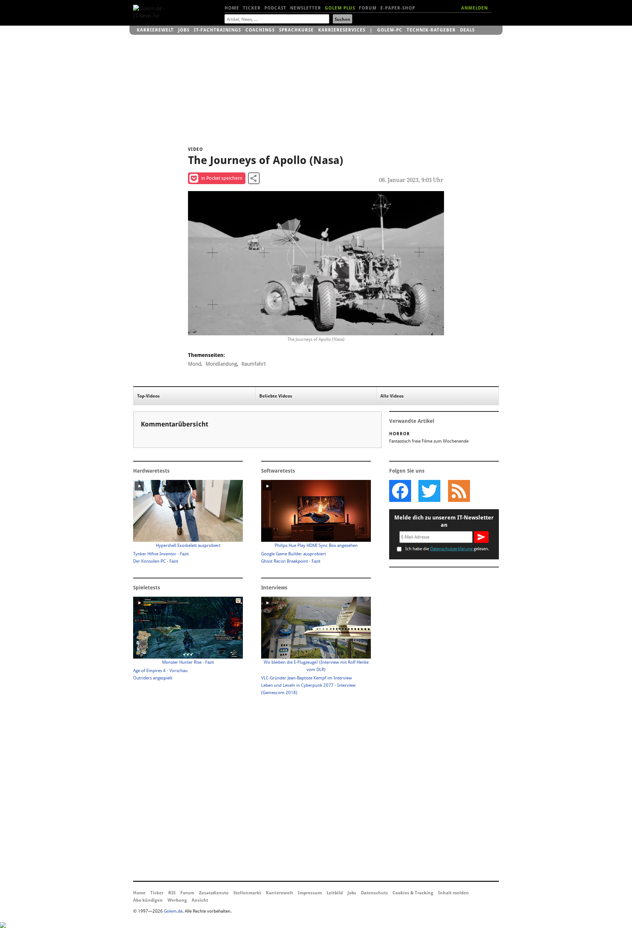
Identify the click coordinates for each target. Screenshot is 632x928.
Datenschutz (374, 892)
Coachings (260, 30)
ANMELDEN (474, 8)
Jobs (183, 30)
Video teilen (254, 178)
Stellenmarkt (247, 892)
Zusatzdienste (214, 892)
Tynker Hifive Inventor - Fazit (161, 553)
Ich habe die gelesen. (447, 548)
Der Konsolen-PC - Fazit (155, 561)
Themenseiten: (206, 355)
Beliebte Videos (275, 396)
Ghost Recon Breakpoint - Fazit (290, 561)
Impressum (310, 892)
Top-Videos (148, 396)
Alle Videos (392, 396)
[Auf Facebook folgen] (400, 491)
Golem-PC (389, 30)
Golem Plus (340, 8)
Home (232, 8)
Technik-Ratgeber (431, 30)
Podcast (275, 8)
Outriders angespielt (152, 678)
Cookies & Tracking (412, 892)
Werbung (177, 900)
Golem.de (173, 911)
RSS (172, 892)
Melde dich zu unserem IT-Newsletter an (444, 521)
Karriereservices (341, 30)
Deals (467, 30)
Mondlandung (221, 364)
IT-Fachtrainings (217, 30)
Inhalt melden (453, 892)
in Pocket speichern (221, 178)
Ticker (252, 8)
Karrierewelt (155, 30)
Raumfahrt (253, 364)
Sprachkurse (296, 30)
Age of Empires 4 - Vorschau (160, 670)
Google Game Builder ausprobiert (293, 553)
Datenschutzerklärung (451, 548)
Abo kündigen (148, 900)
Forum (368, 8)
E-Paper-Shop (397, 8)
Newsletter (305, 8)
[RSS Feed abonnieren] (459, 491)
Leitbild (335, 892)
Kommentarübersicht (174, 424)
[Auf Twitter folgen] (429, 491)
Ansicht (200, 900)
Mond (194, 364)
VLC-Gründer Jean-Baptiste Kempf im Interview (306, 678)
